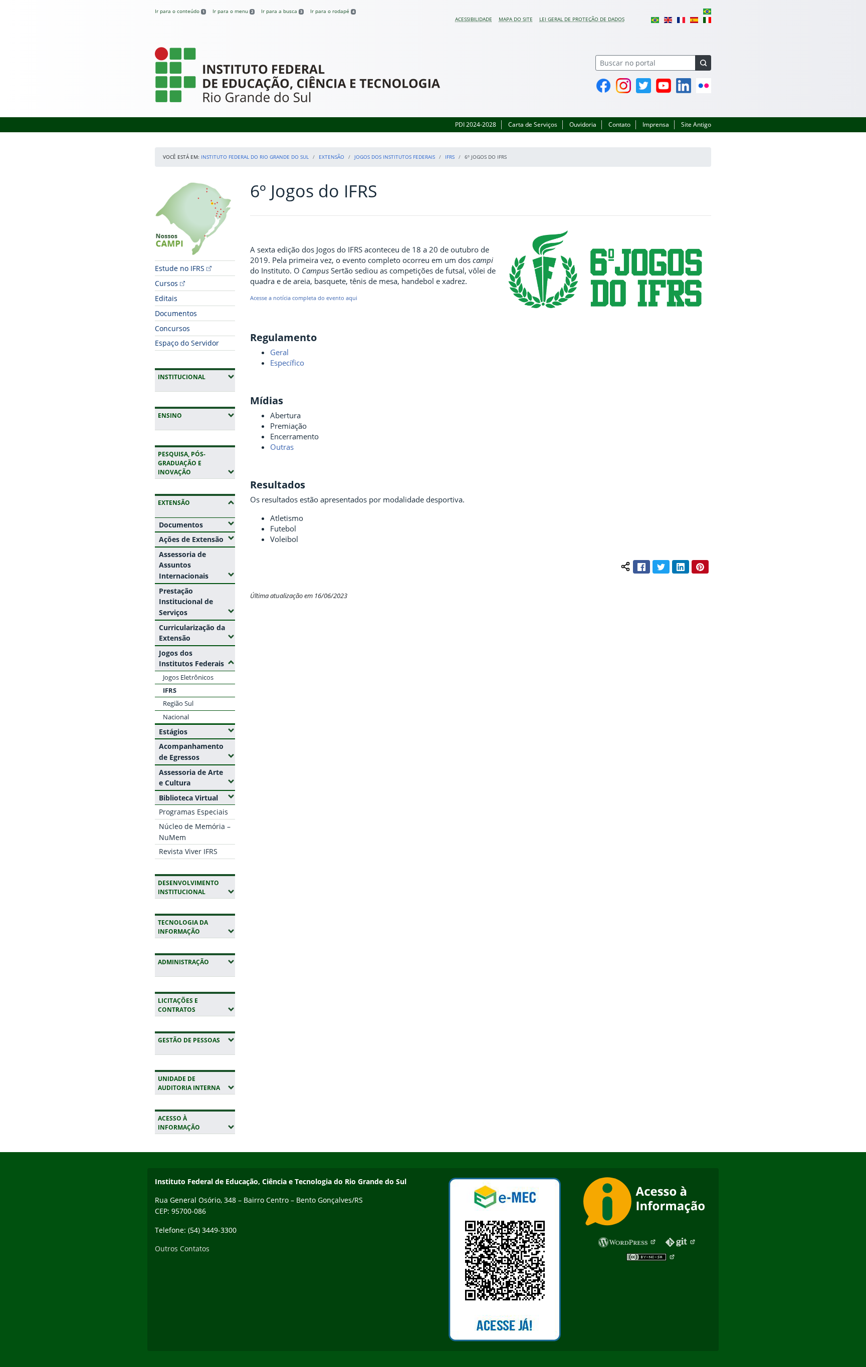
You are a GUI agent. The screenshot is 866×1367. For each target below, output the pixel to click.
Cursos (166, 283)
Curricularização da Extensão (197, 633)
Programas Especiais (193, 811)
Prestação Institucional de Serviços (197, 601)
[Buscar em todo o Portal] (703, 63)
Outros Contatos (182, 1248)
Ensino (196, 415)
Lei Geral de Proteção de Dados (581, 19)
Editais (166, 298)
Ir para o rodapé (332, 11)
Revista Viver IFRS (188, 851)
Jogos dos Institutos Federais (394, 156)
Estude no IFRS (179, 268)
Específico (287, 363)
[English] (668, 19)
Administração (196, 961)
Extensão (331, 156)
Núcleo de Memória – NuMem (195, 832)
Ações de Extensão (197, 539)
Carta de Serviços (532, 124)
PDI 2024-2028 (475, 124)
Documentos (176, 313)
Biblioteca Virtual (197, 797)
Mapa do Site (516, 19)
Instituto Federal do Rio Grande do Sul (255, 156)
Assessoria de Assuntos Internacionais (197, 565)
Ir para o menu (232, 11)
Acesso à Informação (196, 1123)
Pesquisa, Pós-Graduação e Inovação (196, 463)
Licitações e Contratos (196, 1005)
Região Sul (178, 703)
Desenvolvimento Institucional (196, 887)
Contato (619, 124)
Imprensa (655, 124)
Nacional (176, 716)
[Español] (694, 19)
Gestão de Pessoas (196, 1039)
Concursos (172, 328)
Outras (282, 447)
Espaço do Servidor (187, 343)
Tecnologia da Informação (196, 927)
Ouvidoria (582, 124)
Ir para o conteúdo (179, 11)
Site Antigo (696, 124)
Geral (279, 352)
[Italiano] (707, 19)
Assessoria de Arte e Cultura (197, 777)
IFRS (450, 156)
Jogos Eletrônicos (188, 677)
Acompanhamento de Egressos (197, 751)
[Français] (681, 19)
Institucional (196, 376)
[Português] (707, 11)
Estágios (197, 731)
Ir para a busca (281, 11)
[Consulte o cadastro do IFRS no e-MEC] (504, 1259)
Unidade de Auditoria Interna (196, 1083)
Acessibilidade (473, 19)
